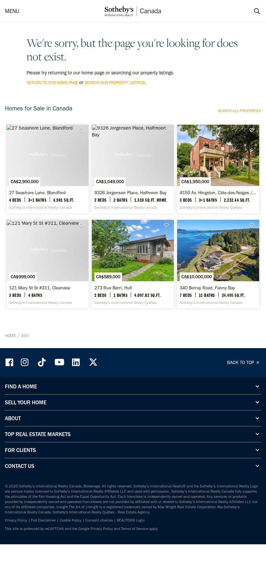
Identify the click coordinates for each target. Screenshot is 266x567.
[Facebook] (10, 362)
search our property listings (115, 82)
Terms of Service (134, 528)
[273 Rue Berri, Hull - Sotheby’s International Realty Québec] (133, 264)
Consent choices (99, 520)
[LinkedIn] (76, 362)
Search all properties (239, 110)
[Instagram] (25, 362)
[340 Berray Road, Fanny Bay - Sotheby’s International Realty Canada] (218, 264)
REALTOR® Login (131, 520)
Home (10, 335)
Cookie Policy (70, 520)
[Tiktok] (42, 362)
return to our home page (52, 82)
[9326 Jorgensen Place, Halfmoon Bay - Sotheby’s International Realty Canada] (133, 169)
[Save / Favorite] (83, 130)
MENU (12, 11)
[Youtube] (59, 362)
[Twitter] (93, 362)
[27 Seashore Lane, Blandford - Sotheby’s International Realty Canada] (47, 169)
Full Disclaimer (43, 520)
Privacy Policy (16, 520)
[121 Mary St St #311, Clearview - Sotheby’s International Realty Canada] (47, 264)
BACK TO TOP (241, 362)
